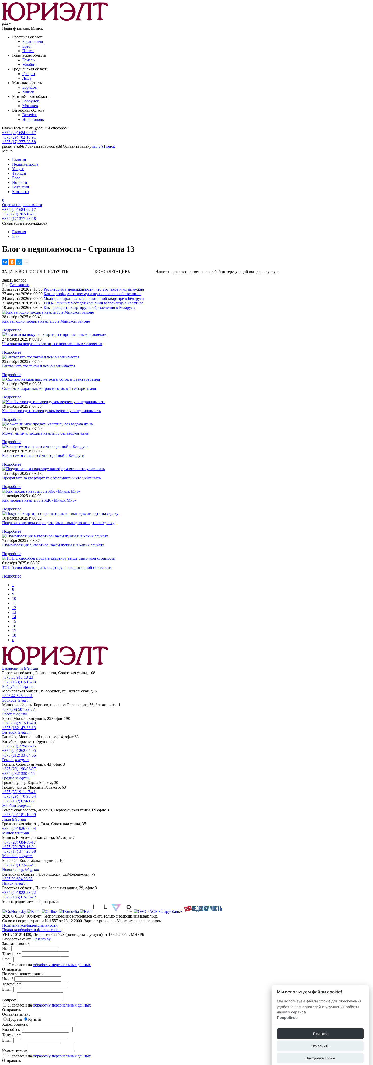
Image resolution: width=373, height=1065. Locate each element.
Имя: (6, 948)
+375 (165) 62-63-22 (19, 897)
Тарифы (19, 173)
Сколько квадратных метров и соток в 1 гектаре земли (49, 388)
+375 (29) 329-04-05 (19, 746)
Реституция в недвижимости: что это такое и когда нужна (94, 289)
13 (14, 612)
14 (14, 617)
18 (14, 635)
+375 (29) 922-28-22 (19, 892)
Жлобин (29, 64)
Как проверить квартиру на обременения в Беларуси (89, 307)
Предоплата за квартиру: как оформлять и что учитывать (51, 478)
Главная (19, 159)
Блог (16, 178)
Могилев (30, 105)
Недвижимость (25, 164)
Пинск (28, 51)
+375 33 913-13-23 (17, 677)
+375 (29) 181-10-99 (19, 814)
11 (14, 603)
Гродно (28, 73)
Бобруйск (30, 101)
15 (14, 621)
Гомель (28, 60)
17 (14, 630)
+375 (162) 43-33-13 (19, 728)
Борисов (29, 87)
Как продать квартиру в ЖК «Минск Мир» (39, 500)
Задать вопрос (14, 280)
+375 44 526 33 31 (17, 695)
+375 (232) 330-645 (18, 773)
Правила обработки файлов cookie (31, 930)
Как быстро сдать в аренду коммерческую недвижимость (51, 411)
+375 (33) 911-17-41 (19, 792)
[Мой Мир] (19, 262)
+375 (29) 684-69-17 (19, 132)
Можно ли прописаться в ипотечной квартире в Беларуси (94, 298)
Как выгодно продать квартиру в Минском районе (46, 321)
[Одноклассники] (12, 262)
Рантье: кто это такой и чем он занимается (38, 366)
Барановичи (32, 41)
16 (14, 626)
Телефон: (11, 954)
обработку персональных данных (62, 965)
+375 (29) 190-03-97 (19, 769)
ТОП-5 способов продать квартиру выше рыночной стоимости (56, 567)
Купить (34, 1019)
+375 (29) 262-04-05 (19, 750)
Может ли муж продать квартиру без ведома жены (46, 433)
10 (14, 598)
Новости (19, 182)
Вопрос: (9, 1000)
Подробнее (11, 330)
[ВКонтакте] (5, 262)
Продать (14, 1019)
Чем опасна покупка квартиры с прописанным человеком (52, 344)
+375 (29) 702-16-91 (19, 137)
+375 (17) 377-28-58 (19, 142)
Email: (7, 959)
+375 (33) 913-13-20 (19, 723)
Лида (26, 78)
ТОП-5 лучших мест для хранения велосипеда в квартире (93, 303)
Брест (27, 46)
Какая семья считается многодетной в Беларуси (43, 455)
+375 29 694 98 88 (17, 879)
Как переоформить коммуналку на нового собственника (92, 294)
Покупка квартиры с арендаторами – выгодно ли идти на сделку (58, 523)
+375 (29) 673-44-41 (19, 865)
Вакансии (20, 187)
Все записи (19, 285)
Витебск (29, 115)
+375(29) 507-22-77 (18, 709)
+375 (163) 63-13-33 (19, 682)
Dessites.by (41, 939)
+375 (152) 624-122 (18, 801)
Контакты (20, 191)
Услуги (18, 169)
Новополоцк (33, 119)
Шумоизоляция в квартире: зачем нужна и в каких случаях (53, 545)
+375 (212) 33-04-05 (19, 755)
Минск (28, 92)
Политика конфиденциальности (30, 925)
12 (14, 607)
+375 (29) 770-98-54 (19, 796)
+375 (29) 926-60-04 (19, 828)
